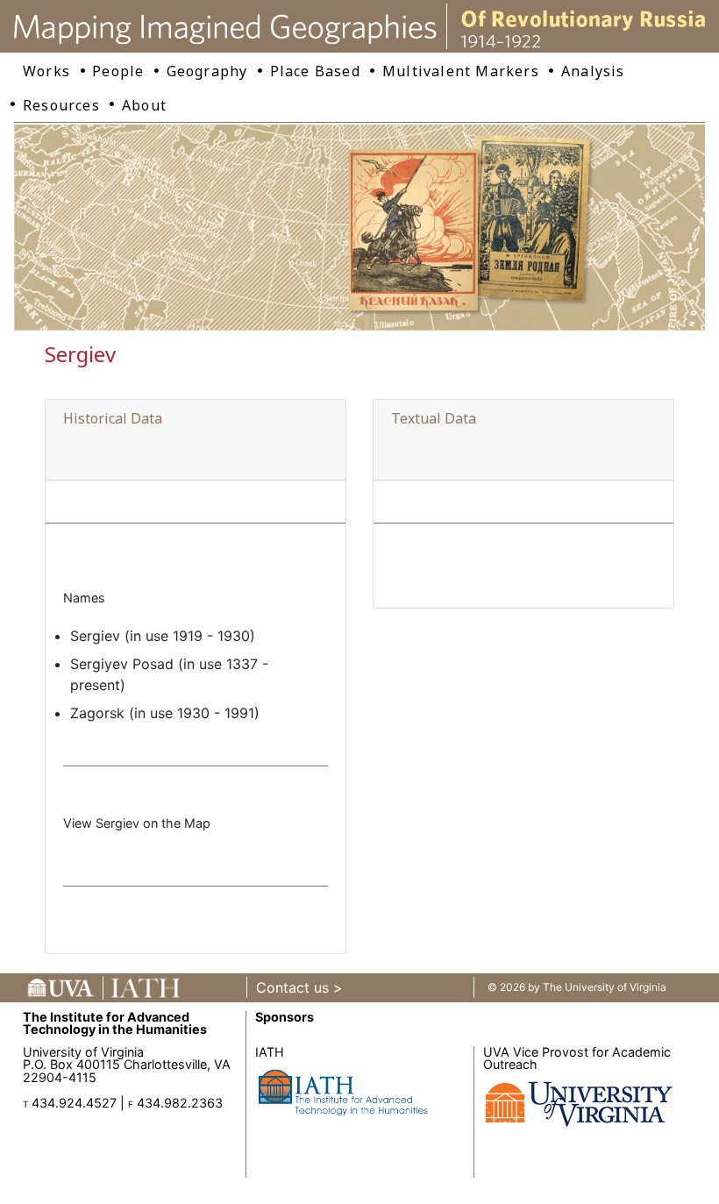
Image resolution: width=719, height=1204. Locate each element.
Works (46, 71)
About (144, 105)
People (118, 71)
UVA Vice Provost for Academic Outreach (577, 1058)
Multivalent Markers (460, 71)
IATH (269, 1051)
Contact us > (299, 987)
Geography (207, 71)
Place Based (315, 71)
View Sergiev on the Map (136, 823)
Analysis (593, 71)
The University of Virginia (604, 987)
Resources (61, 105)
